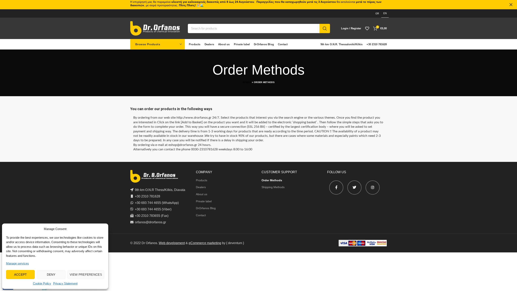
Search (324, 28)
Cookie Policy (42, 283)
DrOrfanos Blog (206, 208)
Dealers (201, 187)
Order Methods (272, 180)
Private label (204, 201)
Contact (201, 215)
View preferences (86, 274)
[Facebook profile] (336, 187)
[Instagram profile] (373, 187)
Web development (172, 243)
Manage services (17, 263)
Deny (51, 274)
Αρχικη (247, 82)
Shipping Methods (273, 187)
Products (201, 180)
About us (201, 194)
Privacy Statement (65, 283)
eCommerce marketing (205, 243)
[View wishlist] (367, 28)
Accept (20, 274)
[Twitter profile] (354, 187)
